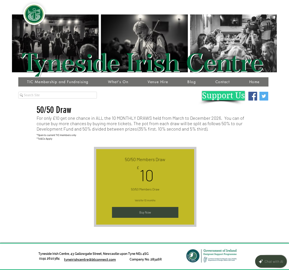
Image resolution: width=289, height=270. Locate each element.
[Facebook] (252, 96)
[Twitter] (263, 96)
